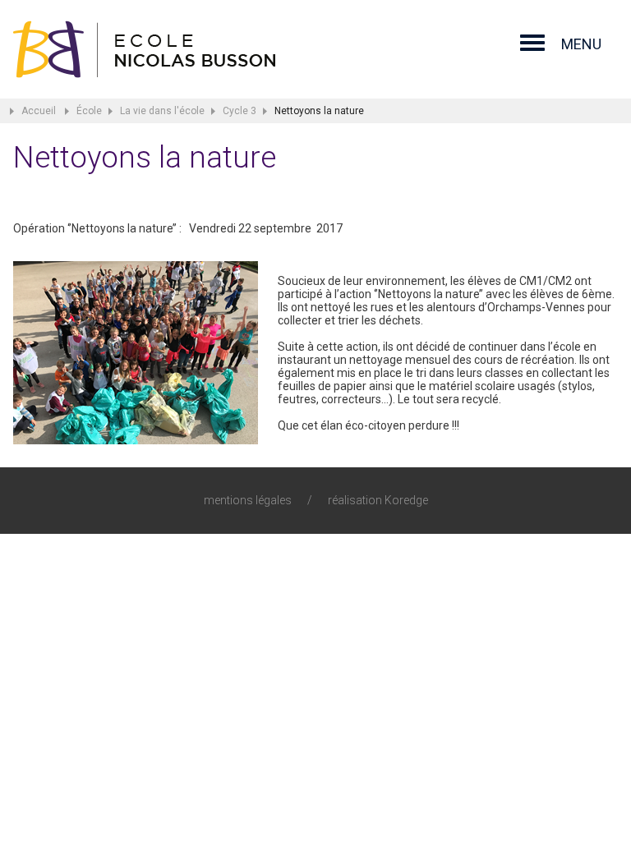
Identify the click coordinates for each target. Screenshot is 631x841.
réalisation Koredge (378, 500)
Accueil (38, 111)
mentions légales (248, 500)
